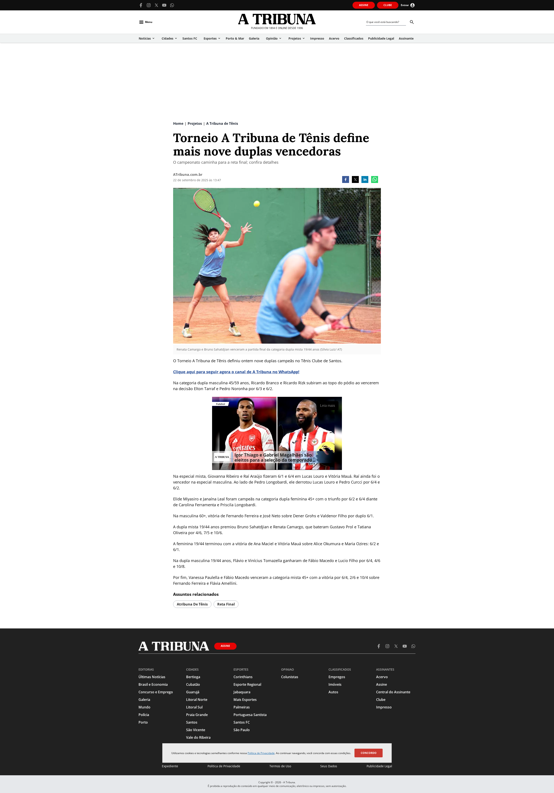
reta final (226, 604)
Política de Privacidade (261, 753)
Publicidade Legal (379, 766)
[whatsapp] (374, 180)
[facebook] (345, 180)
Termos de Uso (280, 766)
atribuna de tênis (192, 604)
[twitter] (355, 180)
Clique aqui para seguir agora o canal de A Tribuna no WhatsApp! (236, 371)
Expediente (170, 766)
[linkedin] (364, 180)
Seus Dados (328, 766)
